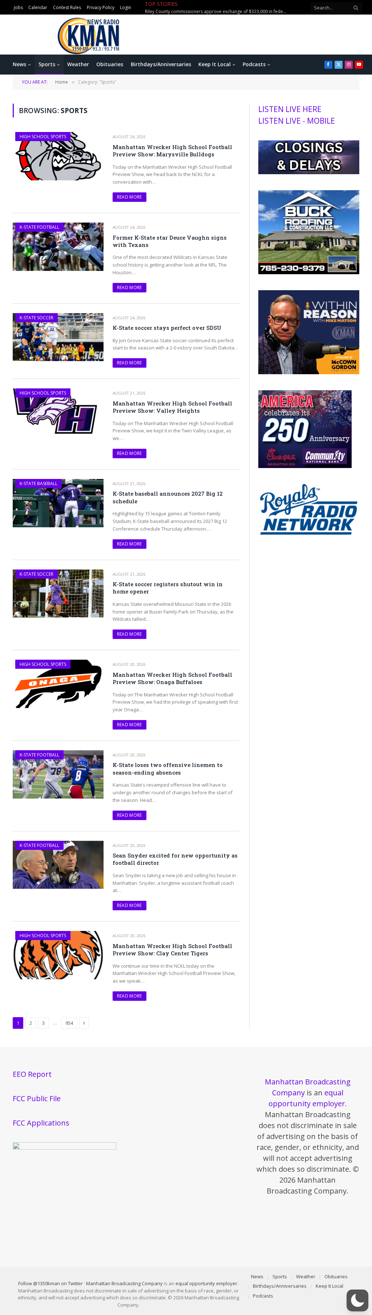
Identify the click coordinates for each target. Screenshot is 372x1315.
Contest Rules (67, 7)
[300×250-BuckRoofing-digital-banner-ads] (308, 272)
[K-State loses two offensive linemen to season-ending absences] (58, 774)
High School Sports (43, 136)
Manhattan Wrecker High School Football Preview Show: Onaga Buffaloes (172, 678)
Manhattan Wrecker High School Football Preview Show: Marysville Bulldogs (172, 150)
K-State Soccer (36, 318)
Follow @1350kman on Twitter (50, 1283)
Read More (129, 197)
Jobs (18, 7)
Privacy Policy (100, 7)
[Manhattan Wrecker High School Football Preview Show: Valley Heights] (58, 412)
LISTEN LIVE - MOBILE (296, 121)
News (19, 64)
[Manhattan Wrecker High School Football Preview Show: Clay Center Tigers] (58, 955)
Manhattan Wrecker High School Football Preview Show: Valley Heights (172, 407)
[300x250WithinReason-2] (308, 372)
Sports (47, 64)
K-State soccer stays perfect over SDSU (167, 327)
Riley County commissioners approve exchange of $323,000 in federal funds (217, 12)
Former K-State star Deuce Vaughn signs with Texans (170, 241)
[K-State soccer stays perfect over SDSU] (58, 337)
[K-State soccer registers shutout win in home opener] (58, 593)
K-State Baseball (38, 483)
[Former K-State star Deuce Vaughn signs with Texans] (58, 247)
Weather (78, 64)
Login (125, 7)
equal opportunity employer (206, 1283)
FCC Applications (41, 1123)
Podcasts (254, 64)
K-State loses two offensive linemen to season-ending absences (168, 768)
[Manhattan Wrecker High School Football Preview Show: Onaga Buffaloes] (58, 684)
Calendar (37, 7)
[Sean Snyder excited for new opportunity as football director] (58, 865)
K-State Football (39, 227)
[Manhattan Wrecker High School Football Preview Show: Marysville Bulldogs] (58, 156)
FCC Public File (37, 1098)
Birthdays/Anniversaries (161, 64)
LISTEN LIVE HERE (290, 109)
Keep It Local (214, 64)
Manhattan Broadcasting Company (124, 1283)
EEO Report (32, 1074)
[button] (357, 1300)
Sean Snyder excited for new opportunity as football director (175, 859)
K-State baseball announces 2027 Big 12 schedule (168, 497)
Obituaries (109, 64)
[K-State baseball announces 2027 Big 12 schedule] (58, 503)
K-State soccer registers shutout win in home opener (168, 587)
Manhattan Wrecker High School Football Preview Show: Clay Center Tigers (172, 949)
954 (69, 1023)
